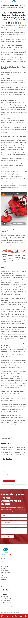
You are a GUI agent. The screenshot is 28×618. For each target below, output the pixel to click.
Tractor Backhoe (5, 567)
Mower (2, 561)
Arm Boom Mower (5, 565)
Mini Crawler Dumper (6, 572)
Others (3, 585)
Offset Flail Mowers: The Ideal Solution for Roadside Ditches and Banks (20, 451)
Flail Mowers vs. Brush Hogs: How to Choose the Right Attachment (20, 447)
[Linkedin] (5, 555)
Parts (2, 587)
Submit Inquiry (8, 481)
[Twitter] (8, 555)
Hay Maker (3, 579)
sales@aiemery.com (8, 596)
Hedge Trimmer (5, 570)
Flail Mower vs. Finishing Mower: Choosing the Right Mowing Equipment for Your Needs (7, 447)
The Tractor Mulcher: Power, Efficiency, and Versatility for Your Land (7, 451)
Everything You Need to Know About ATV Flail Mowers (20, 452)
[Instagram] (14, 555)
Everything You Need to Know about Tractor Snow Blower (20, 449)
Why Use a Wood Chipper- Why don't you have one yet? (20, 454)
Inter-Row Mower (6, 438)
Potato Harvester (5, 581)
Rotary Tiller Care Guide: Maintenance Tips (7, 454)
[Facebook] (2, 555)
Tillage (2, 575)
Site (19, 21)
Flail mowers (4, 336)
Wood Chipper (4, 577)
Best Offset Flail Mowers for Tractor (7, 452)
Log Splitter (4, 568)
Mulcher (3, 563)
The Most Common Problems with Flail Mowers (7, 449)
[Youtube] (11, 555)
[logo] (5, 550)
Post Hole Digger (5, 583)
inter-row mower (14, 56)
